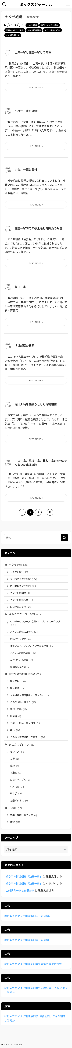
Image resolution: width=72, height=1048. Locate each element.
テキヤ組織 (32, 25)
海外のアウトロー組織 (25, 614)
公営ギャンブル (20, 779)
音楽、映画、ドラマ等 (23, 815)
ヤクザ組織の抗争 (52, 30)
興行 (15, 730)
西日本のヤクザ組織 (14, 30)
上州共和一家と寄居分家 (20, 890)
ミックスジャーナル (36, 4)
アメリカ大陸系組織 (23, 652)
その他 (15, 808)
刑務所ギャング (20, 638)
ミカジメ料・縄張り (23, 702)
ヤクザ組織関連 (34, 30)
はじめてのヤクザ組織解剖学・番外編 (26, 940)
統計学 (16, 793)
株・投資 (17, 786)
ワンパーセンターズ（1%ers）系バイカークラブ (35, 623)
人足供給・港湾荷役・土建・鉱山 (29, 695)
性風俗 (15, 716)
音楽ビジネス (19, 800)
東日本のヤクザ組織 (49, 25)
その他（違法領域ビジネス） (27, 737)
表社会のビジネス (22, 744)
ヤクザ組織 (18, 564)
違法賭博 (17, 688)
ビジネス (17, 751)
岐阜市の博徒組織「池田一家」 (24, 876)
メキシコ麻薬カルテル (24, 631)
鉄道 (14, 758)
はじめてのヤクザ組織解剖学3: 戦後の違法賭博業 (33, 964)
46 (50, 512)
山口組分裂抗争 (13, 35)
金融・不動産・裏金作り (25, 723)
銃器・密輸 (18, 709)
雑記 (15, 822)
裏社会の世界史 (20, 666)
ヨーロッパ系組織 (22, 659)
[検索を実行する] (64, 537)
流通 (14, 765)
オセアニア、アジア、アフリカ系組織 (31, 645)
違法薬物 (18, 681)
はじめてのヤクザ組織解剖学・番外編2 (27, 916)
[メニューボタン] (68, 4)
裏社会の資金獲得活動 (25, 674)
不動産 (16, 772)
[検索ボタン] (4, 4)
